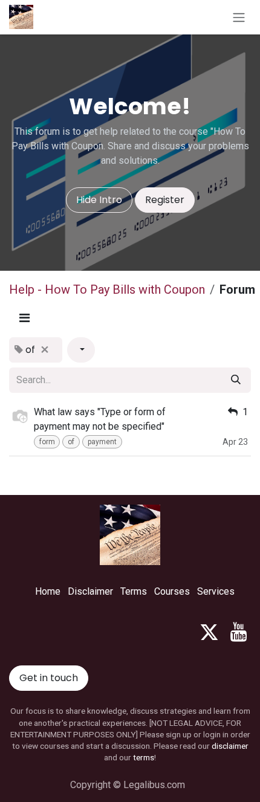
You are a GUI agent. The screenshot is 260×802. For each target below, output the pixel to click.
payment (102, 442)
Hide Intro (99, 200)
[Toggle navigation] (239, 17)
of (71, 442)
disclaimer (230, 746)
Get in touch (48, 678)
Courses (172, 591)
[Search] (236, 380)
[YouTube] (238, 632)
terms (143, 757)
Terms (133, 591)
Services (216, 591)
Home (47, 591)
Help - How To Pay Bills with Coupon (107, 289)
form (47, 442)
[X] (209, 632)
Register (164, 200)
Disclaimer (90, 591)
